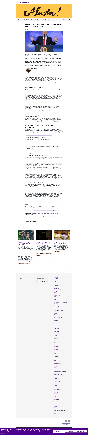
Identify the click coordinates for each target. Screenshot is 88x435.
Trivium (55, 388)
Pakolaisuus (56, 349)
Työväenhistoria (56, 393)
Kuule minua (56, 335)
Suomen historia (56, 372)
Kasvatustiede (56, 320)
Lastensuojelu (56, 336)
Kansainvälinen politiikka (58, 317)
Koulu (55, 329)
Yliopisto (34, 221)
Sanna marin (56, 359)
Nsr (54, 345)
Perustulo (55, 353)
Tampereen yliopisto (57, 382)
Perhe (55, 352)
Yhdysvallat (56, 406)
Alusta (55, 281)
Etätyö (55, 296)
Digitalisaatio (56, 286)
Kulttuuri (55, 332)
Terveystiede (56, 385)
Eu (54, 298)
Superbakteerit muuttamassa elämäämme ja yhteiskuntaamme (45, 213)
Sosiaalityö (55, 366)
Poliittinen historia (57, 354)
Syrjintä (55, 375)
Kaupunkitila (56, 321)
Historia (55, 305)
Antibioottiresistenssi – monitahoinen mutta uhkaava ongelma (45, 210)
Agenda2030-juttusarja (58, 278)
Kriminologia (56, 331)
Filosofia (55, 300)
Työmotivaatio (56, 391)
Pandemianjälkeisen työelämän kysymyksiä (61, 350)
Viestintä (55, 402)
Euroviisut (55, 299)
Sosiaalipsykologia (57, 363)
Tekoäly (55, 384)
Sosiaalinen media (57, 361)
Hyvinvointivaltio (56, 306)
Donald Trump (56, 288)
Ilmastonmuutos (28, 221)
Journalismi (56, 313)
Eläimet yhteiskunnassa (40, 253)
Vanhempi (20, 270)
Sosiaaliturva (56, 364)
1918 (54, 275)
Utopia (55, 397)
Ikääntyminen (56, 307)
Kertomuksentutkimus (58, 323)
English (55, 292)
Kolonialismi (56, 325)
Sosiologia (55, 367)
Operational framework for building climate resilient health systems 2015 (38, 135)
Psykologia (55, 357)
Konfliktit (55, 327)
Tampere (55, 379)
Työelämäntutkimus (57, 389)
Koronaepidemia (57, 328)
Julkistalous (56, 316)
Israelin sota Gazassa (57, 311)
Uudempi (68, 270)
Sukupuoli (55, 370)
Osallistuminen (56, 348)
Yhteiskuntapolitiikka (57, 409)
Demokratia (56, 285)
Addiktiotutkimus (57, 277)
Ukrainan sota (56, 395)
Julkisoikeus (56, 314)
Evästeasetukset (59, 431)
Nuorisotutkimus (57, 346)
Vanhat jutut (56, 399)
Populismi (55, 356)
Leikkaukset (56, 338)
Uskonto (55, 396)
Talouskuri (55, 378)
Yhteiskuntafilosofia (57, 407)
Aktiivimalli (55, 280)
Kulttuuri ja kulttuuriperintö (58, 334)
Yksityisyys (55, 411)
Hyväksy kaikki (70, 431)
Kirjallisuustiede (56, 324)
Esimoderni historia (57, 295)
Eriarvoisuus (56, 293)
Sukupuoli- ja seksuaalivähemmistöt (60, 371)
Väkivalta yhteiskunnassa (58, 404)
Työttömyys (56, 392)
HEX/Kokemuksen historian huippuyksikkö (61, 302)
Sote (54, 368)
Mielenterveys (56, 343)
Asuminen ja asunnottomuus (59, 284)
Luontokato (27, 263)
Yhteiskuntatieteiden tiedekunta (59, 410)
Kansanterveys (56, 318)
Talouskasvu (56, 377)
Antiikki (55, 282)
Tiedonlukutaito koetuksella (58, 386)
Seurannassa (56, 360)
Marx (55, 342)
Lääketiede (55, 341)
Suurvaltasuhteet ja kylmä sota (59, 374)
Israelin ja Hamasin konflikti (58, 310)
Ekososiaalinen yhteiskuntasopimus (60, 289)
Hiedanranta (56, 303)
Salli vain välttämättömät (81, 431)
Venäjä (55, 400)
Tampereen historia (57, 381)
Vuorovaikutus (56, 403)
